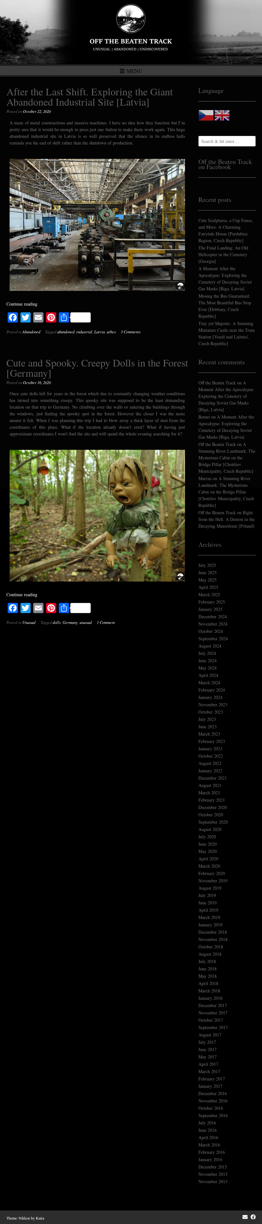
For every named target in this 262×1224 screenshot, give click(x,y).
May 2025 (207, 580)
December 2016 (212, 1093)
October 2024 (210, 631)
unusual (86, 622)
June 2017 (207, 1049)
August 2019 (209, 888)
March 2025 (209, 594)
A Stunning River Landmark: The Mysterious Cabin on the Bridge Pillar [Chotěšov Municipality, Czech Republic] (226, 457)
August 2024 (209, 646)
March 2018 (209, 991)
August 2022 (209, 763)
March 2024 (209, 682)
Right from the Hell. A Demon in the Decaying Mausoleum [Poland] (226, 519)
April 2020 (208, 859)
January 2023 (210, 749)
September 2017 (213, 1027)
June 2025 (207, 572)
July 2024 (207, 653)
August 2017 (209, 1035)
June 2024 (207, 660)
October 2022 (210, 756)
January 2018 (210, 998)
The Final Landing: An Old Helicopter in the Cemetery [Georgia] (223, 254)
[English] (222, 115)
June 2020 (207, 844)
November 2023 (212, 704)
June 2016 (207, 1130)
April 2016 (208, 1137)
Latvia (99, 331)
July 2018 (207, 961)
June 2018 (207, 969)
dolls (57, 622)
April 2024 (208, 675)
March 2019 (209, 917)
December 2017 (212, 1005)
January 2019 (210, 925)
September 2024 (213, 638)
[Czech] (206, 115)
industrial (84, 331)
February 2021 (211, 800)
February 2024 (211, 690)
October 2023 (210, 712)
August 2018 (209, 954)
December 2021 (212, 778)
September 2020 (213, 822)
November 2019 (212, 881)
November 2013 (212, 1181)
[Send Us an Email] (245, 1217)
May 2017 (207, 1057)
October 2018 (210, 947)
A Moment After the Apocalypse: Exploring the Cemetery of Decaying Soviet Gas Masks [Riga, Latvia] (226, 396)
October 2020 (210, 815)
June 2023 (207, 726)
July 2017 (207, 1042)
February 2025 (211, 602)
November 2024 (212, 624)
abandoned (65, 331)
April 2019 (208, 910)
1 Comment (106, 622)
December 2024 (212, 616)
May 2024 (207, 668)
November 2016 (212, 1101)
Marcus (205, 478)
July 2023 (207, 719)
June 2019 (207, 903)
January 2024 (210, 697)
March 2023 (209, 734)
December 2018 (212, 932)
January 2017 (210, 1086)
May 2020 (207, 851)
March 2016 (209, 1145)
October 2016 (210, 1108)
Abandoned (31, 331)
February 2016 (211, 1152)
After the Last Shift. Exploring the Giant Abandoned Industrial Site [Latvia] (89, 96)
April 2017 (208, 1064)
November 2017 (212, 1013)
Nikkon (24, 1217)
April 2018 (208, 983)
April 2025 (208, 587)
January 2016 (210, 1159)
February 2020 (211, 873)
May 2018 (207, 976)
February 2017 (211, 1079)
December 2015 (212, 1167)
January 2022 (210, 771)
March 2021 (209, 793)
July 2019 (207, 895)
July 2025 (207, 565)
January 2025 (210, 609)
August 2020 (209, 829)
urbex (111, 331)
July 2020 (207, 837)
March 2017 (209, 1071)
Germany (70, 622)
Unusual (29, 622)
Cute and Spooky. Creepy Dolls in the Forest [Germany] (97, 368)
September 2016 (213, 1115)
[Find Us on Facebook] (253, 1217)
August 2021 (209, 785)
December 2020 (212, 807)
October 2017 (210, 1020)
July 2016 (207, 1123)
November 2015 (212, 1174)
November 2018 (212, 939)
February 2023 (211, 741)
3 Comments (131, 331)
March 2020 (209, 866)
